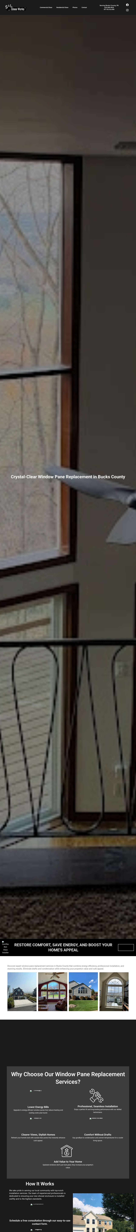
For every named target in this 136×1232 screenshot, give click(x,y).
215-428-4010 (109, 7)
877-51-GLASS (109, 9)
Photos (75, 7)
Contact (84, 7)
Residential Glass (62, 7)
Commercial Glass (46, 7)
